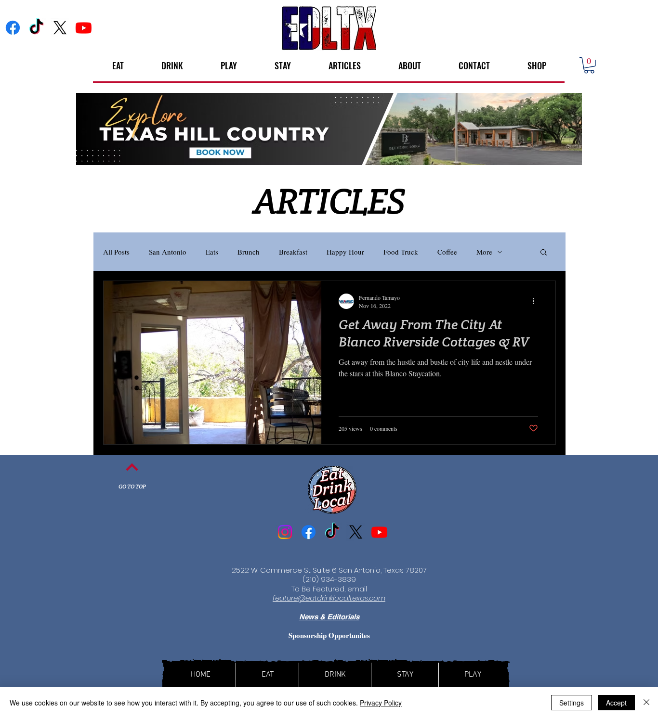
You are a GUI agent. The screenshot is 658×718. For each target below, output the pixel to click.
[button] (589, 65)
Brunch (248, 251)
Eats (212, 251)
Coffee (447, 251)
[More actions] (536, 301)
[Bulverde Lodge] (329, 129)
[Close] (646, 702)
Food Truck (400, 251)
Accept (616, 702)
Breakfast (293, 251)
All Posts (116, 251)
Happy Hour (345, 251)
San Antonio (167, 251)
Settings (571, 702)
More (484, 251)
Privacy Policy (381, 702)
